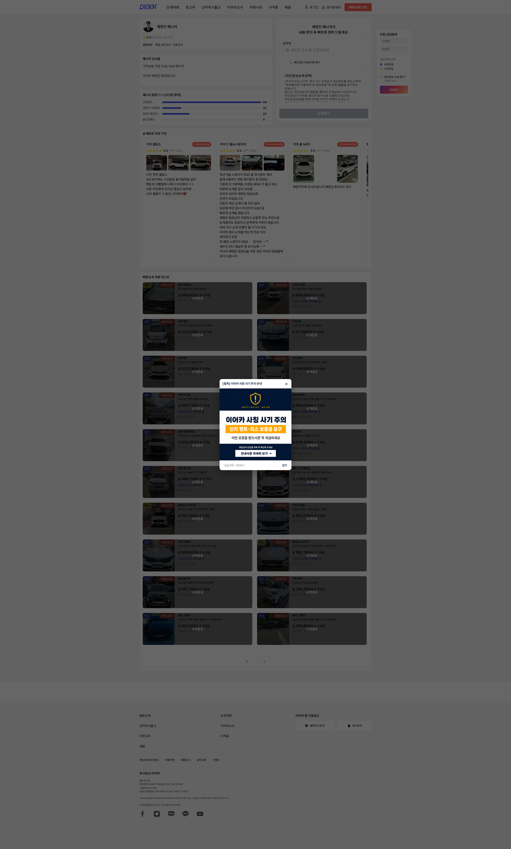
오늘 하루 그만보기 (234, 465)
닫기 (284, 465)
